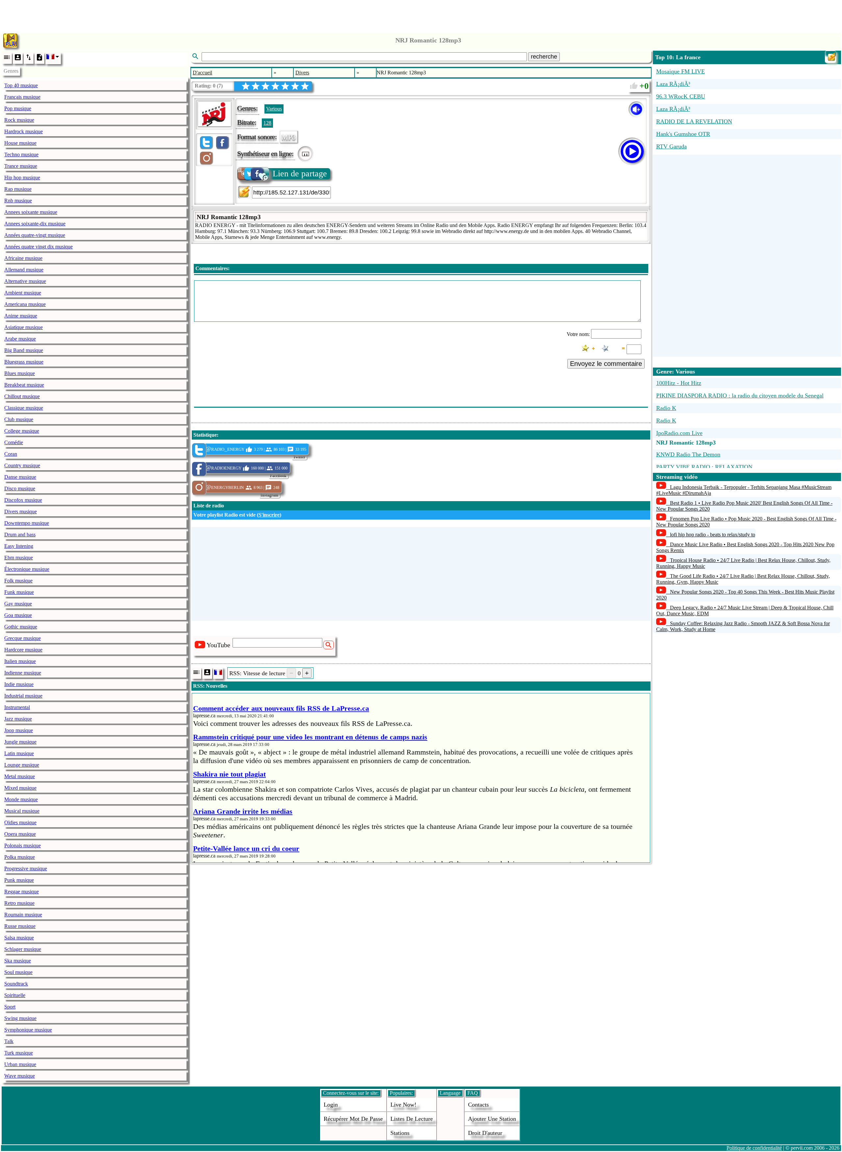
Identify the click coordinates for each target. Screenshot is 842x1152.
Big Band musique (23, 350)
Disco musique (19, 488)
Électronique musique (26, 569)
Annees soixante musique (30, 212)
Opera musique (20, 834)
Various (274, 109)
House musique (20, 143)
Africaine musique (23, 258)
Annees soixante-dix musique (34, 223)
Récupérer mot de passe (353, 1118)
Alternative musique (25, 281)
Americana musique (25, 304)
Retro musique (19, 903)
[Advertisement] (421, 15)
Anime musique (20, 316)
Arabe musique (20, 339)
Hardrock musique (23, 131)
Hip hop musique (22, 177)
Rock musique (19, 120)
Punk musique (19, 880)
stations (399, 1133)
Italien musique (20, 661)
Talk (8, 1041)
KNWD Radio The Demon (688, 454)
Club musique (18, 419)
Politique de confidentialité (754, 1148)
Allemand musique (23, 269)
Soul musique (18, 972)
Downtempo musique (26, 523)
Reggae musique (21, 891)
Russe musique (20, 926)
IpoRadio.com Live (679, 433)
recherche (544, 56)
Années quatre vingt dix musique (38, 246)
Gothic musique (20, 626)
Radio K (666, 408)
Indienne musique (22, 673)
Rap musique (18, 189)
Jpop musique (18, 730)
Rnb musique (18, 200)
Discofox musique (23, 500)
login (331, 1104)
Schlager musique (22, 949)
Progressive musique (25, 868)
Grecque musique (22, 638)
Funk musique (19, 592)
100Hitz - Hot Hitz (678, 383)
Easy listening (18, 546)
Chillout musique (22, 396)
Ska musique (17, 960)
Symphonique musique (28, 1030)
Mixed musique (20, 788)
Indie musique (19, 684)
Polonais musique (22, 845)
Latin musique (19, 753)
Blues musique (19, 373)
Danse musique (20, 477)
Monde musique (21, 799)
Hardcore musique (23, 650)
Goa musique (18, 615)
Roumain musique (23, 914)
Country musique (22, 465)
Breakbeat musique (24, 385)
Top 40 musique (21, 85)
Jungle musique (20, 742)
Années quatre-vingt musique (34, 235)
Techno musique (21, 154)
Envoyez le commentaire (606, 363)
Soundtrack (16, 983)
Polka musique (19, 857)
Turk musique (18, 1053)
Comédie (13, 442)
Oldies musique (20, 822)
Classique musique (23, 408)
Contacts (478, 1104)
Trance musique (20, 166)
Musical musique (21, 811)
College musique (21, 431)
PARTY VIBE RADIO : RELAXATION (704, 467)
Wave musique (19, 1076)
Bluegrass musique (23, 362)
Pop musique (17, 108)
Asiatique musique (23, 327)
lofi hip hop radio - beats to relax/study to (712, 534)
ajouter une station (492, 1118)
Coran (10, 454)
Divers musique (20, 511)
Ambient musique (22, 292)
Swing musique (20, 1018)
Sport (9, 1007)
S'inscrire (269, 515)
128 (267, 123)
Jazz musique (18, 719)
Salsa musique (19, 937)
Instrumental (17, 707)
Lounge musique (21, 765)
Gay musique (18, 603)
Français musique (22, 97)
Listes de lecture (411, 1118)
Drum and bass (20, 534)
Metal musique (19, 776)
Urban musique (20, 1064)
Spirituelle (14, 995)
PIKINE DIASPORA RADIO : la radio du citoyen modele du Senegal (740, 395)
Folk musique (18, 580)
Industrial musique (23, 696)
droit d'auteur (485, 1133)
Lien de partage (300, 173)
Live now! (403, 1104)
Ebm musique (18, 557)
